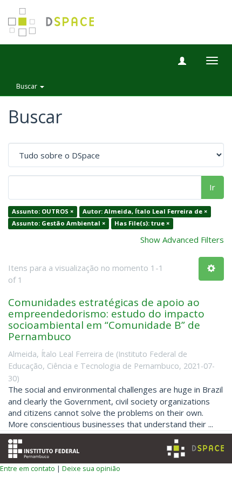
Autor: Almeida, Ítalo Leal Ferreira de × (145, 212)
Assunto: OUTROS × (42, 212)
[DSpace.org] (195, 448)
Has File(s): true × (141, 223)
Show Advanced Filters (182, 239)
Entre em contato (27, 468)
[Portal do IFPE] (43, 447)
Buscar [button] (27, 86)
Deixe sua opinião (91, 468)
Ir (212, 187)
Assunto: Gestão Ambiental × (58, 223)
